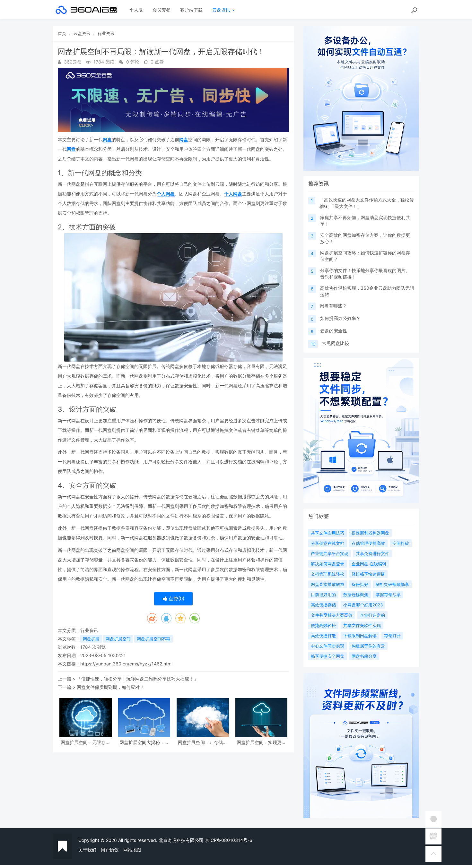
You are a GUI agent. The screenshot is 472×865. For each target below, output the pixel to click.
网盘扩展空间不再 (153, 638)
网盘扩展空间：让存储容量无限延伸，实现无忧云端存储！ (202, 742)
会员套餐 (161, 10)
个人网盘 (166, 193)
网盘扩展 (91, 638)
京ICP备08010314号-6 (228, 840)
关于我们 (87, 849)
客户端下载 (191, 10)
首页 (62, 33)
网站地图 (132, 849)
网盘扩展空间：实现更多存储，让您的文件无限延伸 (261, 742)
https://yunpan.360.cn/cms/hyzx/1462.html (126, 663)
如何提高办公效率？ (340, 318)
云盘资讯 (222, 10)
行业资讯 (106, 33)
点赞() (175, 598)
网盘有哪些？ (333, 305)
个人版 (136, 10)
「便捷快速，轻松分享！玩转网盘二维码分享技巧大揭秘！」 (137, 678)
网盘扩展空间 (118, 638)
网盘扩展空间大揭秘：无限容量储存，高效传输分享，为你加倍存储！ (144, 742)
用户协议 (110, 849)
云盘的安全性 (333, 330)
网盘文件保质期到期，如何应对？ (110, 687)
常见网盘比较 (335, 343)
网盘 (107, 139)
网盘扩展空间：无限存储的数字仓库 (85, 742)
